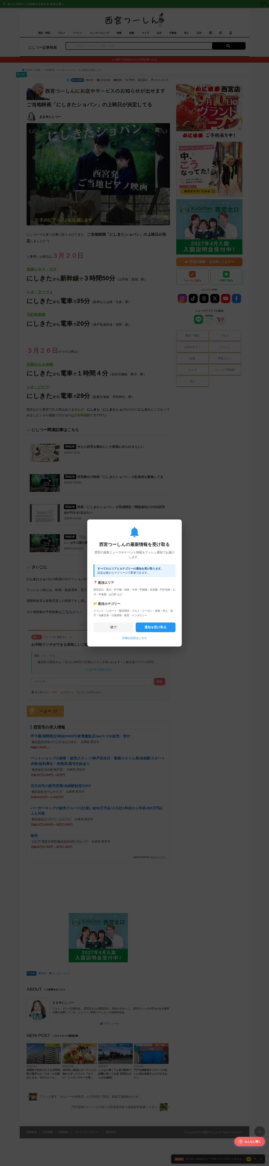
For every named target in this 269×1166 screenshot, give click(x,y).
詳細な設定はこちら (134, 637)
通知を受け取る (156, 627)
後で (113, 627)
